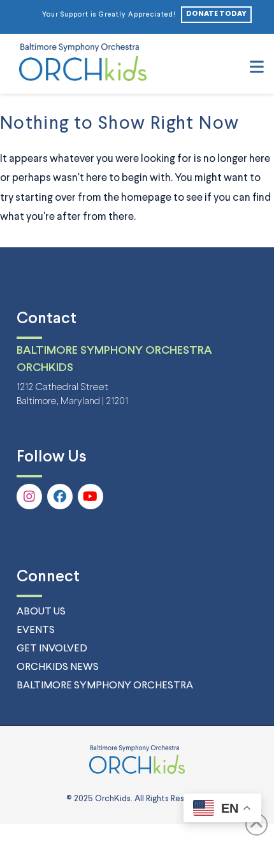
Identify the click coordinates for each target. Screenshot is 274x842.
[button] (257, 68)
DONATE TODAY (216, 14)
